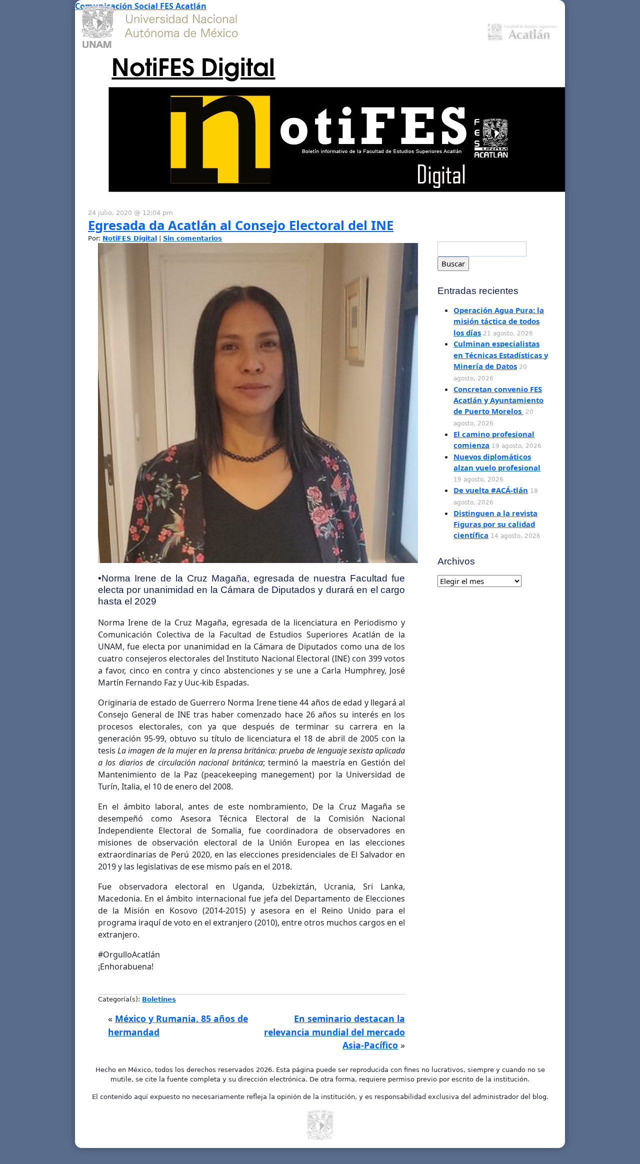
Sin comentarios (192, 238)
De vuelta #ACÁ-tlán (491, 490)
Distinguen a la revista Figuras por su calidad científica (496, 524)
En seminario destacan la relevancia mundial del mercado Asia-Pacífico (334, 1031)
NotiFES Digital (193, 65)
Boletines (159, 999)
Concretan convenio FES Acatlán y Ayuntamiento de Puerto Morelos (499, 400)
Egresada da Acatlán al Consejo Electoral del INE (241, 225)
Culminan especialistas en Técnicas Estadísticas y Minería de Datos (501, 354)
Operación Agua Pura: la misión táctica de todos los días (499, 321)
